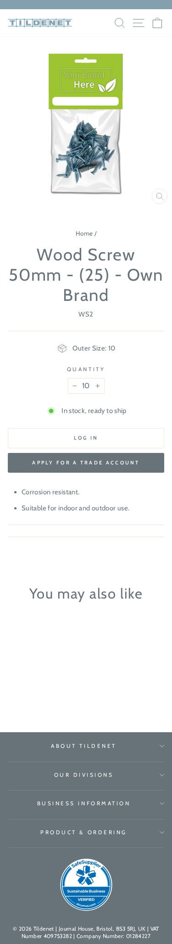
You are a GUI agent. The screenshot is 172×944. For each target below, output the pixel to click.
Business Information (84, 803)
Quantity (86, 369)
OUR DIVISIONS (84, 775)
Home (84, 233)
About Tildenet (83, 746)
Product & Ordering (83, 832)
